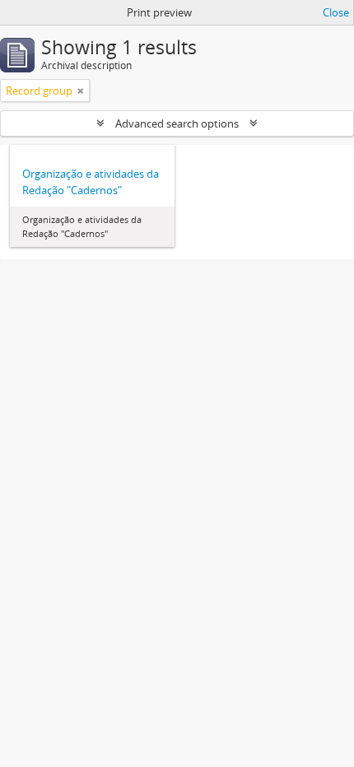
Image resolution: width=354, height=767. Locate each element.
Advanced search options (177, 123)
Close (336, 12)
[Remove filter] (80, 90)
